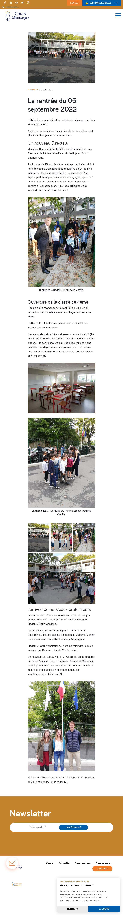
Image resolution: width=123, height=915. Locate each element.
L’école (49, 862)
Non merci (72, 909)
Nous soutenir (103, 862)
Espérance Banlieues (101, 2)
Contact (74, 2)
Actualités (64, 862)
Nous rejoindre (82, 862)
